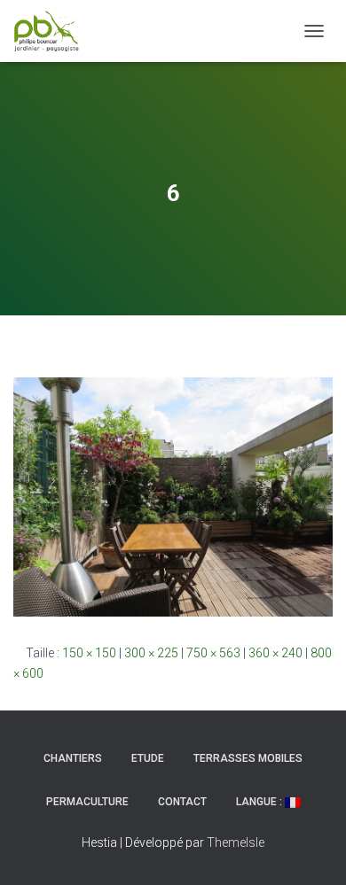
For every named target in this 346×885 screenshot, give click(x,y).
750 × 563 (213, 653)
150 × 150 (89, 653)
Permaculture (87, 802)
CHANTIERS (72, 758)
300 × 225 (151, 653)
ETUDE (147, 758)
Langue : (260, 802)
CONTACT (182, 802)
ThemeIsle (235, 842)
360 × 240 (275, 653)
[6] (173, 496)
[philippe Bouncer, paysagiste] (53, 31)
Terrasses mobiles (248, 758)
